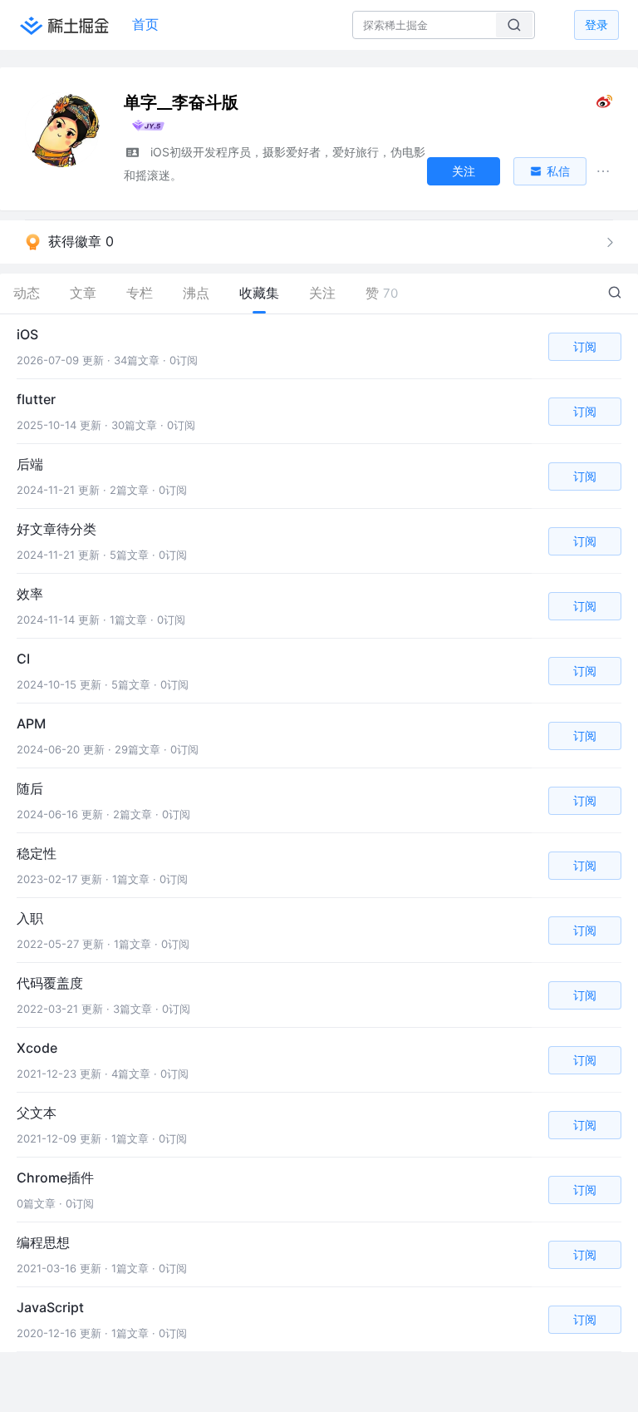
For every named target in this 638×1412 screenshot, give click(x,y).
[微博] (604, 105)
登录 (596, 24)
